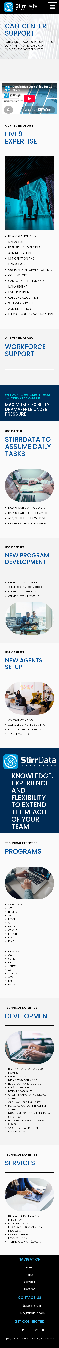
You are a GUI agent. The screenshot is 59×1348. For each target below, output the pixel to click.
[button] (52, 6)
